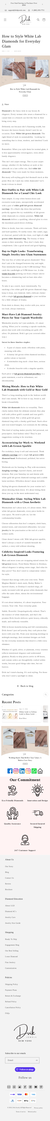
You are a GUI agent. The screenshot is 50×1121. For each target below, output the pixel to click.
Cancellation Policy (13, 1008)
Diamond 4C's (10, 911)
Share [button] (6, 104)
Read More (23, 718)
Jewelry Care (10, 917)
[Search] (45, 694)
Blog (7, 872)
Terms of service (21, 1111)
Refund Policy (11, 1002)
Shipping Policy (11, 984)
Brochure (8, 889)
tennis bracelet (8, 274)
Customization (11, 968)
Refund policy (32, 1111)
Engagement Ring (12, 945)
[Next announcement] (42, 4)
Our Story (9, 866)
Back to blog (27, 686)
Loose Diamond (11, 957)
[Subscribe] (36, 1060)
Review (8, 884)
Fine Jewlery (10, 962)
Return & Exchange (13, 996)
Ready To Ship (11, 939)
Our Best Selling (11, 951)
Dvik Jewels (16, 1107)
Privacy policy (38, 1108)
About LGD (9, 906)
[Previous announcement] (6, 4)
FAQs (7, 1013)
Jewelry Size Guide (13, 923)
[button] (5, 20)
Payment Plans (11, 990)
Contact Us (9, 878)
